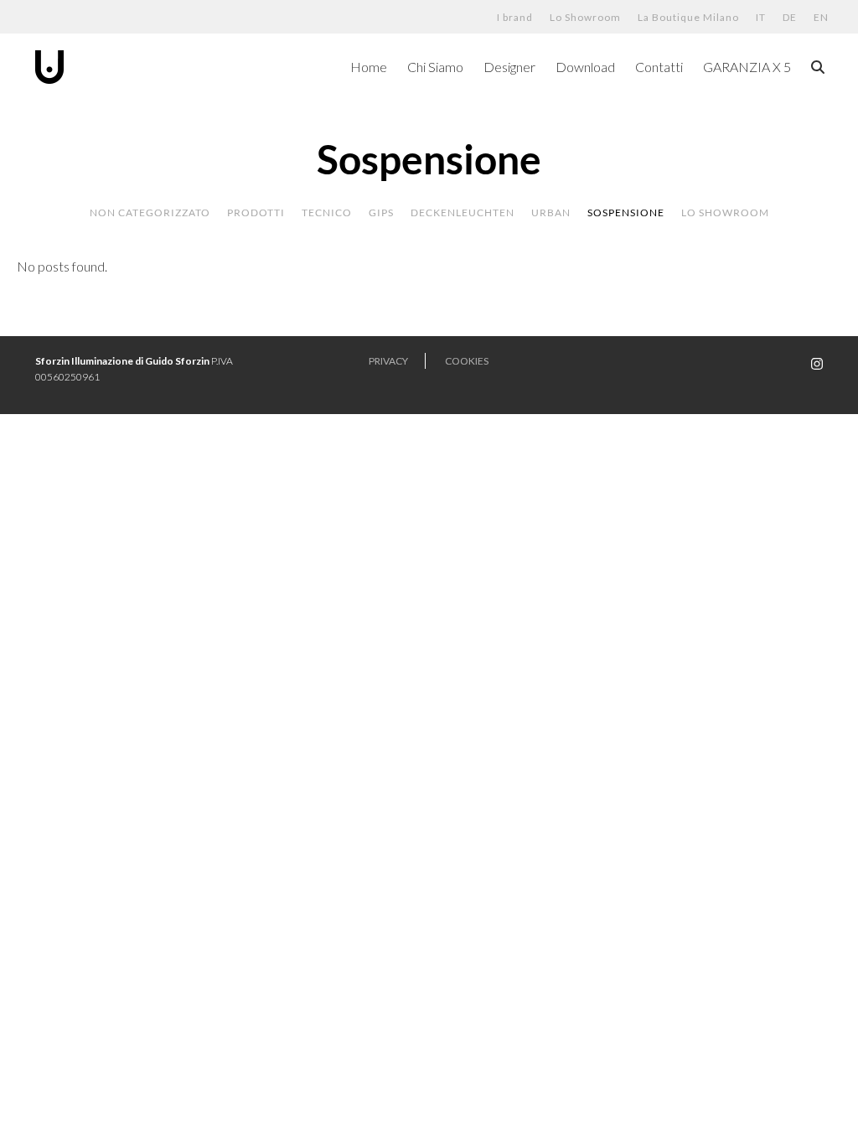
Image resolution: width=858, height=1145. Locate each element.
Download (585, 67)
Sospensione (625, 212)
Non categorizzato (150, 212)
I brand (515, 17)
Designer (509, 67)
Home (368, 67)
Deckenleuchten (462, 212)
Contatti (659, 67)
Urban (551, 212)
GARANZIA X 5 (747, 67)
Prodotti (256, 212)
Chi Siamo (435, 67)
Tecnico (327, 212)
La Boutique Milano (688, 17)
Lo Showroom (585, 17)
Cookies (466, 361)
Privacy (388, 361)
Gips (381, 212)
